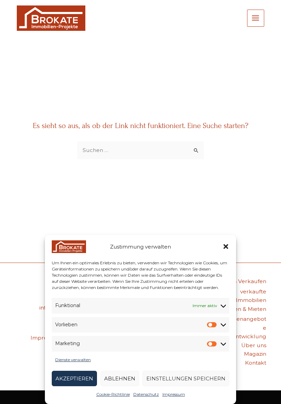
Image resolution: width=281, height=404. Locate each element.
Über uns (253, 345)
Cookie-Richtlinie (113, 394)
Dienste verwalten (73, 359)
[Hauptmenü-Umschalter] (255, 18)
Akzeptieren (74, 378)
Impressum (173, 394)
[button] (225, 246)
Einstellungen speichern (185, 378)
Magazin (255, 354)
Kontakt (255, 362)
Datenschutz (146, 394)
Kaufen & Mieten (244, 309)
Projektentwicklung (239, 336)
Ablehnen (119, 378)
